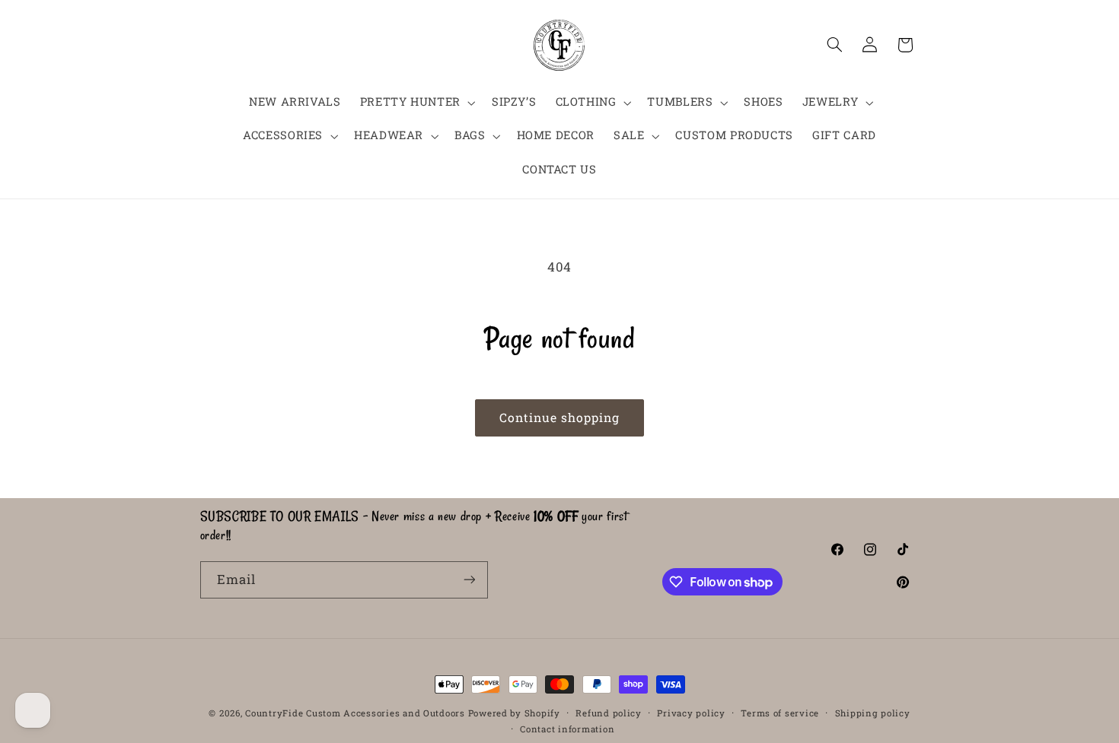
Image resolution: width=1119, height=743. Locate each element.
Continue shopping (559, 417)
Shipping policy (872, 713)
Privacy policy (691, 713)
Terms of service (780, 713)
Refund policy (608, 713)
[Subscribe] (468, 580)
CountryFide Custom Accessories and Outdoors (355, 713)
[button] (416, 102)
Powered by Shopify (514, 713)
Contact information (567, 729)
